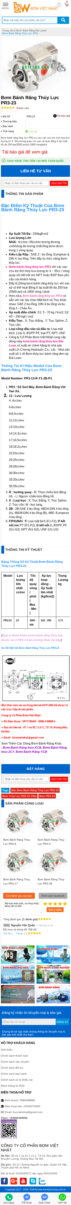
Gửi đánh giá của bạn (19, 895)
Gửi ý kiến (55, 909)
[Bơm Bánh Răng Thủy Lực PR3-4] (52, 832)
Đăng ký (62, 1021)
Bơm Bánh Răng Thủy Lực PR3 (20, 33)
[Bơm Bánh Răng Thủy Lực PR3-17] (18, 872)
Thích (19, 933)
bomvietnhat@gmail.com (28, 1112)
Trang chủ (7, 30)
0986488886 (27, 1100)
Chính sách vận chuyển (15, 1061)
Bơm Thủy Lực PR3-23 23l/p (19, 796)
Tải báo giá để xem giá (24, 151)
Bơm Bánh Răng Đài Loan (30, 30)
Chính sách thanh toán (14, 1055)
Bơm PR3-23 (47, 796)
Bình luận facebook (53, 895)
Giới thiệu (6, 1049)
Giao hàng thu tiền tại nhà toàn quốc (35, 160)
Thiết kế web (36, 1189)
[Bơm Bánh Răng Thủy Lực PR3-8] (18, 832)
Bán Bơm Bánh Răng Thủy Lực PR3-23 (35, 790)
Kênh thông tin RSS (12, 1085)
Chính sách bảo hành (14, 1073)
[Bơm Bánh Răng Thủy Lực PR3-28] (52, 872)
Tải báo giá (63, 115)
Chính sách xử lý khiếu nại (17, 1079)
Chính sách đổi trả (12, 1067)
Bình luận (22, 108)
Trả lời (7, 933)
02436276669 (32, 1106)
